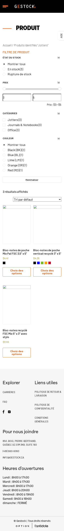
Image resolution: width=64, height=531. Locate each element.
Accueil (7, 45)
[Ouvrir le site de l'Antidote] (41, 525)
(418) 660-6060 (11, 451)
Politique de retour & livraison (48, 393)
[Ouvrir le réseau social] (3, 411)
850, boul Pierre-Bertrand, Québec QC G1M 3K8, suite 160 (20, 442)
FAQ (5, 401)
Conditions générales (41, 419)
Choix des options (16, 272)
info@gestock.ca (13, 457)
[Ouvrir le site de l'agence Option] (22, 525)
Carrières (9, 392)
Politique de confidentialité (44, 406)
